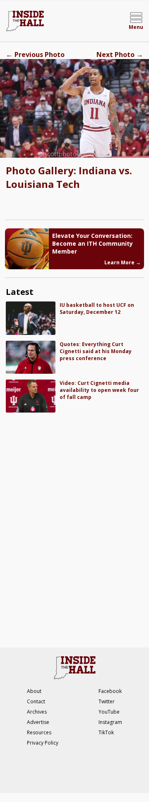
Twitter (107, 701)
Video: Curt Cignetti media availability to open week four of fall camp (99, 390)
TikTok (106, 732)
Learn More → (122, 262)
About (34, 691)
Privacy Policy (42, 742)
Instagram (110, 722)
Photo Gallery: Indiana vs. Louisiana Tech (69, 177)
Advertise (38, 722)
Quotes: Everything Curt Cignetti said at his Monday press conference (96, 351)
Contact (36, 701)
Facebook (110, 691)
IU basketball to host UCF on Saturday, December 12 (97, 308)
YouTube (109, 711)
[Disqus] (74, 525)
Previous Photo (35, 54)
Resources (39, 732)
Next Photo (119, 54)
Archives (37, 711)
